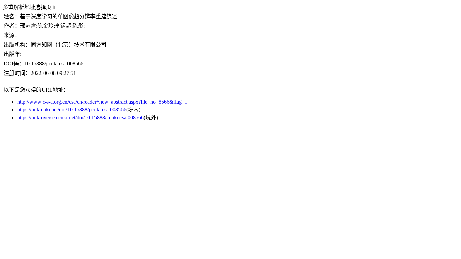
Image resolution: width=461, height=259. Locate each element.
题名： (12, 16)
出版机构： (17, 45)
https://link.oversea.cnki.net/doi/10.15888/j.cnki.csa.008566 (80, 117)
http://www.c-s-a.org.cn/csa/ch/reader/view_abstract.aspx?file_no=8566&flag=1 (102, 102)
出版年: (12, 54)
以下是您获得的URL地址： (36, 90)
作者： (12, 26)
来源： (12, 35)
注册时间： (17, 73)
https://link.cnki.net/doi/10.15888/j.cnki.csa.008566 (71, 109)
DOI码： (14, 63)
